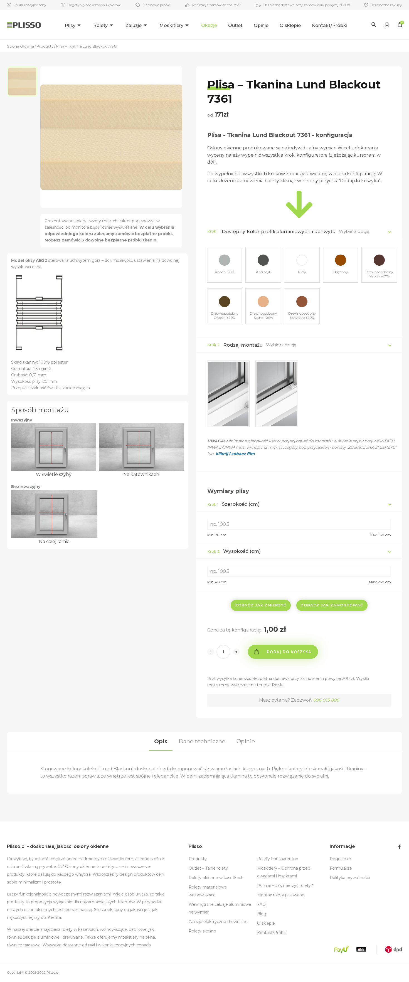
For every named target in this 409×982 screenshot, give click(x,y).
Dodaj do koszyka (289, 651)
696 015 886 (326, 700)
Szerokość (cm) (233, 504)
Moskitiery (171, 25)
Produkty (198, 858)
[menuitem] (73, 24)
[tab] (161, 741)
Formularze (341, 868)
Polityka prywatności (350, 877)
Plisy (70, 25)
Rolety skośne (202, 931)
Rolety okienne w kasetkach (216, 877)
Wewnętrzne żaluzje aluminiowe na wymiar (220, 908)
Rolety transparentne (277, 858)
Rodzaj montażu (243, 345)
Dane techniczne (202, 741)
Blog (261, 913)
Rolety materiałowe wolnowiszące (208, 891)
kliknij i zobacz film (235, 453)
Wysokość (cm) (234, 551)
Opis (160, 741)
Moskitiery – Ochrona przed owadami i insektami (283, 872)
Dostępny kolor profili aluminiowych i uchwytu (279, 231)
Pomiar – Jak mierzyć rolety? (285, 885)
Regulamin (340, 858)
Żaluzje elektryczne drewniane (218, 921)
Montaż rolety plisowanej (281, 894)
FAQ (261, 904)
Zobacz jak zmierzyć (260, 605)
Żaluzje (133, 25)
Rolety (100, 25)
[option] (23, 81)
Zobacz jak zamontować (332, 605)
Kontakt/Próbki (329, 25)
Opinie (261, 25)
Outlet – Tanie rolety (208, 868)
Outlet (235, 25)
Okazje (209, 25)
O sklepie (290, 25)
